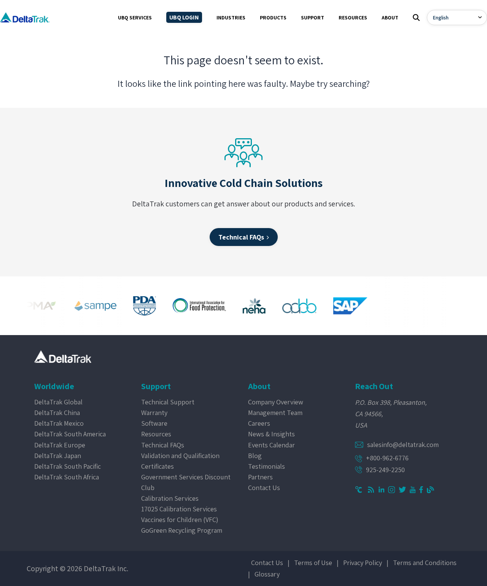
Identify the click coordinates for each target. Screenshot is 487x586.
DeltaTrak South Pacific (67, 466)
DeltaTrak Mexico (59, 423)
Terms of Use (313, 562)
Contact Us (264, 487)
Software (154, 423)
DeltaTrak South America (70, 434)
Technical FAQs (162, 445)
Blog (255, 455)
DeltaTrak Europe (59, 445)
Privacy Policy (362, 562)
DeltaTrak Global (58, 402)
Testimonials (266, 466)
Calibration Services (170, 498)
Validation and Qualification (180, 455)
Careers (259, 423)
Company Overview (275, 402)
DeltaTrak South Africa (66, 477)
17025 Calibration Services (179, 509)
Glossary (267, 574)
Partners (260, 477)
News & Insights (271, 434)
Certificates (157, 466)
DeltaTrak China (57, 412)
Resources (156, 434)
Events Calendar (271, 445)
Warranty (154, 412)
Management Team (275, 412)
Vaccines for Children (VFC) (179, 519)
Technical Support (167, 402)
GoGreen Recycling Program (181, 530)
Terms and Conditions (425, 562)
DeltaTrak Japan (57, 455)
